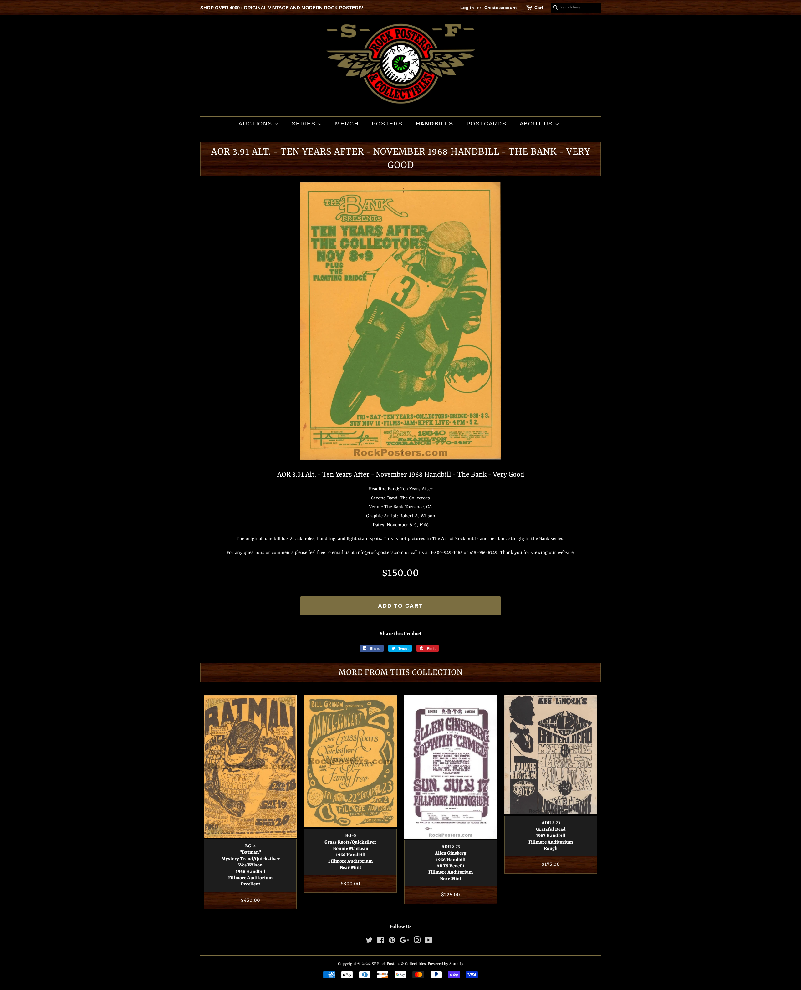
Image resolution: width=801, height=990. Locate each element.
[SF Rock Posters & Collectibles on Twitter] (369, 941)
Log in (467, 7)
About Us (537, 123)
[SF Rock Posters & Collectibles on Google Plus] (404, 941)
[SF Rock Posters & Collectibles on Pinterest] (392, 941)
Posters (387, 123)
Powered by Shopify (445, 964)
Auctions (256, 123)
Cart (538, 7)
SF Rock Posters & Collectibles (399, 964)
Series (305, 123)
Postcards (487, 123)
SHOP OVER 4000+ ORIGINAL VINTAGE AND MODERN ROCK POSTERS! (281, 7)
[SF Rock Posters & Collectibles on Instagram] (417, 941)
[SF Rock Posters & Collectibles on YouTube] (428, 941)
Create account (500, 7)
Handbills (434, 123)
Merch (347, 123)
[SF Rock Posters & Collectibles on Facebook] (380, 941)
